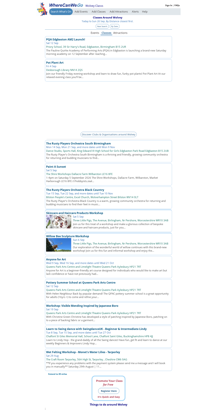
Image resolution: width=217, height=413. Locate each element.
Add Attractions (119, 11)
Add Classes (99, 11)
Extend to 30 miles (57, 374)
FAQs (177, 5)
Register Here (109, 391)
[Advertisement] (108, 106)
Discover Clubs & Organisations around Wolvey (108, 134)
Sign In (168, 5)
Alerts (135, 11)
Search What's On (61, 11)
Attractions (120, 33)
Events (95, 33)
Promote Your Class (109, 382)
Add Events (81, 11)
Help (144, 11)
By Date (114, 26)
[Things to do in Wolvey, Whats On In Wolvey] (66, 5)
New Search (102, 26)
